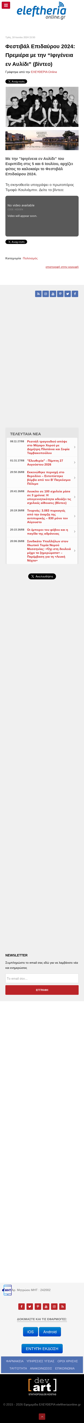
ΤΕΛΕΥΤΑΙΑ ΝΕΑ (25, 434)
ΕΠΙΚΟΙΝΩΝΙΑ (65, 1368)
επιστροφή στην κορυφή (62, 266)
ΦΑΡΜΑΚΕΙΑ (14, 1361)
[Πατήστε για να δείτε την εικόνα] (42, 106)
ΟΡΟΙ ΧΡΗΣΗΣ (68, 1361)
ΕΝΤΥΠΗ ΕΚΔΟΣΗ (42, 1348)
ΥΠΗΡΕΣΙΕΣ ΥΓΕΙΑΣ (40, 1361)
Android (50, 1331)
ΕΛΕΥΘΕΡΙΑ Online (44, 72)
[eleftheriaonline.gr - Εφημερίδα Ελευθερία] (42, 11)
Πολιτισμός (30, 258)
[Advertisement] (42, 695)
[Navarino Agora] (42, 139)
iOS (30, 1331)
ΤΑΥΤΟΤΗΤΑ (18, 1368)
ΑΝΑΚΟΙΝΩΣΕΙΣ (41, 1368)
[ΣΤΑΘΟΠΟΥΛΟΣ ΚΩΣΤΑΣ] (42, 1386)
